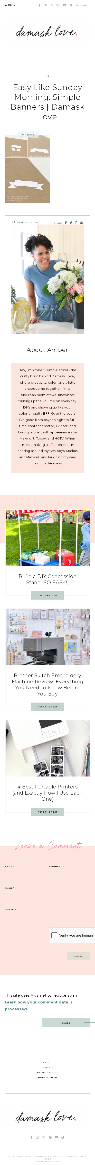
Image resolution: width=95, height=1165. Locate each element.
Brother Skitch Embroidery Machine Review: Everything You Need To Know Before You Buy (48, 685)
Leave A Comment (27, 222)
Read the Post (47, 595)
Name (9, 866)
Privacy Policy (47, 1072)
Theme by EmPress (47, 1161)
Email (9, 888)
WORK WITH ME (47, 1077)
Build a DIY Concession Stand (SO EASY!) (47, 579)
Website (10, 909)
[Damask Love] (47, 1125)
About (47, 1062)
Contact (48, 1067)
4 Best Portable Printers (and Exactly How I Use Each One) (47, 793)
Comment (56, 866)
